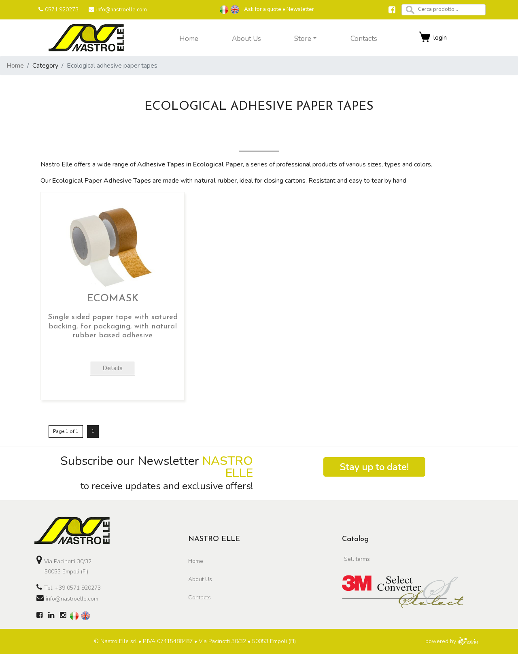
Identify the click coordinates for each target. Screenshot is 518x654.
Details (112, 368)
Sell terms (357, 559)
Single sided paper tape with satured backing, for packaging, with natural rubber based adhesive (113, 326)
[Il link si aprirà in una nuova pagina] (391, 11)
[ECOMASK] (112, 243)
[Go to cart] (425, 38)
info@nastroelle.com (121, 9)
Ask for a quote (262, 9)
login (440, 37)
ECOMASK (112, 299)
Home (15, 65)
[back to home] (72, 530)
